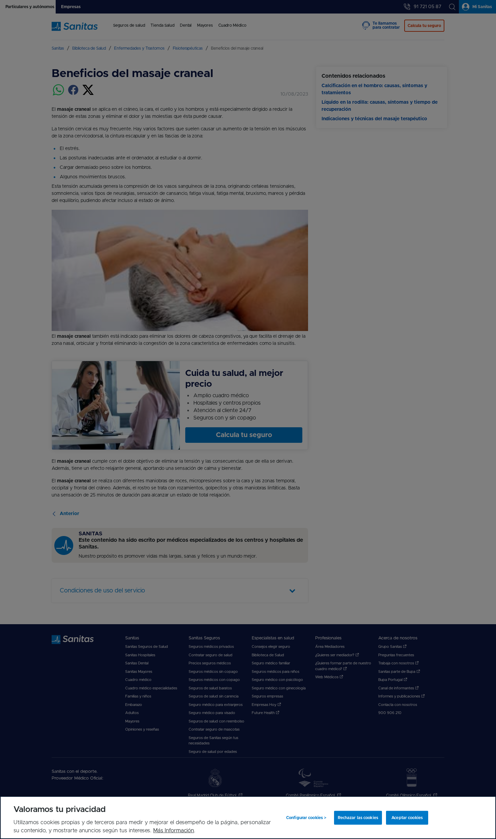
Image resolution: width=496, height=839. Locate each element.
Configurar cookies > (306, 818)
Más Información (173, 830)
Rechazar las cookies (358, 818)
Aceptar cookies (407, 818)
